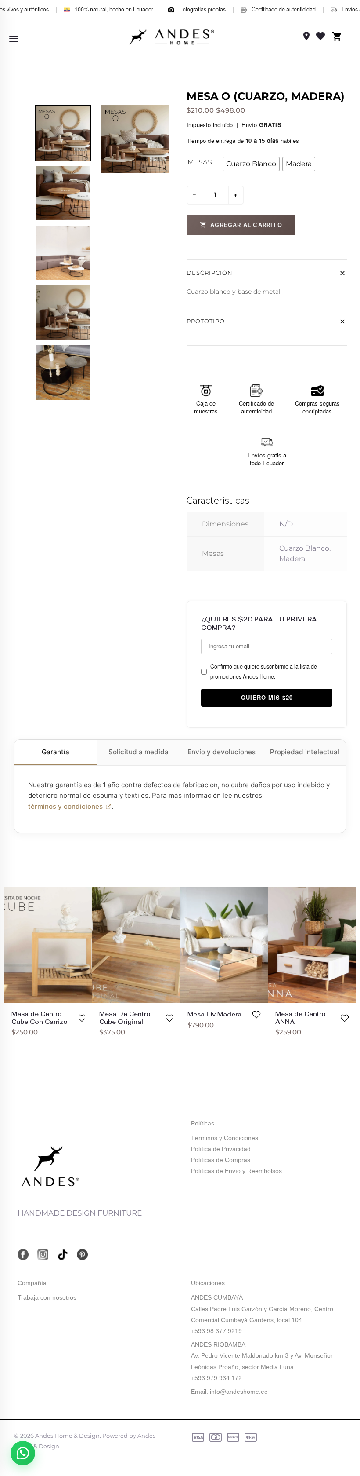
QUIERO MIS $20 (267, 697)
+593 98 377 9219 (216, 1330)
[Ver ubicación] (306, 36)
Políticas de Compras (220, 1159)
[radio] (251, 164)
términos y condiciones (65, 806)
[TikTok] (62, 1254)
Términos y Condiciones (224, 1137)
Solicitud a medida (138, 752)
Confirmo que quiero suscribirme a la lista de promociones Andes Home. (263, 671)
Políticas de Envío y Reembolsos (236, 1170)
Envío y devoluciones (221, 752)
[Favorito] (82, 1018)
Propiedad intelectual (304, 752)
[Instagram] (42, 1254)
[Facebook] (23, 1254)
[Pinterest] (82, 1254)
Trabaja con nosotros (47, 1297)
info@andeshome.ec (238, 1391)
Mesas (199, 162)
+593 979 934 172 (216, 1377)
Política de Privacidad (221, 1148)
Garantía (55, 752)
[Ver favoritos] (320, 36)
